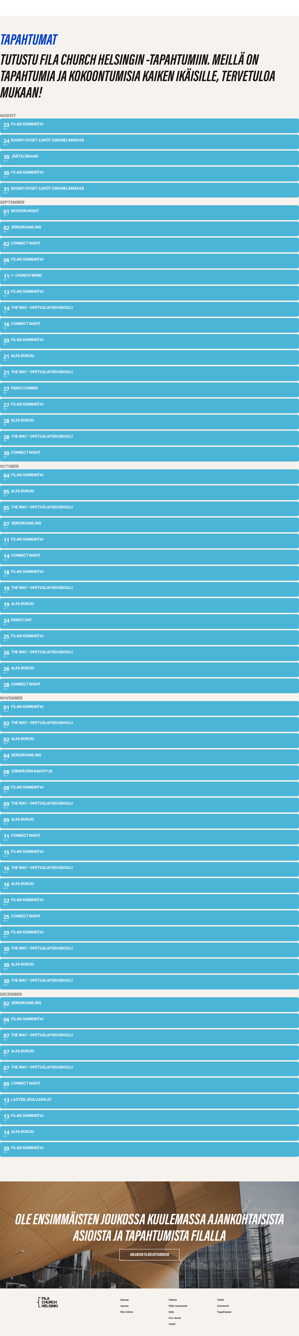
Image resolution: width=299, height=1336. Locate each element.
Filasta (98, 7)
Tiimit (220, 1300)
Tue (177, 7)
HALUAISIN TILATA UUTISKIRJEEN (149, 1255)
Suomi (219, 7)
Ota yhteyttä (198, 7)
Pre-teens (175, 1318)
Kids (171, 1312)
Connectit (223, 1306)
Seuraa (80, 7)
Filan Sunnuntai (178, 1306)
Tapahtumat (224, 1312)
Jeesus (115, 7)
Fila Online (126, 1312)
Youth (172, 1324)
